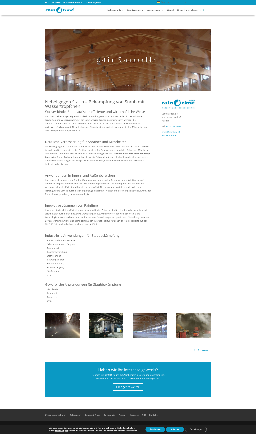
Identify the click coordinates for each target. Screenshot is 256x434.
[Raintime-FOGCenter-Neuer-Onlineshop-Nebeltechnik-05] (193, 337)
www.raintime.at (170, 135)
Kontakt (153, 415)
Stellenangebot (93, 2)
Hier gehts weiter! (128, 387)
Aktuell (170, 10)
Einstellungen (61, 430)
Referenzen (75, 415)
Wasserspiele (153, 10)
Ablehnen (175, 429)
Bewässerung (134, 10)
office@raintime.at (171, 132)
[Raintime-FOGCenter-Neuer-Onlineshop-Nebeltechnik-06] (150, 337)
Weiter (205, 350)
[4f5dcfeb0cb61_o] (62, 337)
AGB (144, 415)
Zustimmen (155, 429)
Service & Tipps (92, 415)
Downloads (109, 415)
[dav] (106, 337)
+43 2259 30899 (52, 2)
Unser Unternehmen (187, 10)
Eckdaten (134, 415)
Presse (122, 415)
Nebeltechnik (114, 10)
